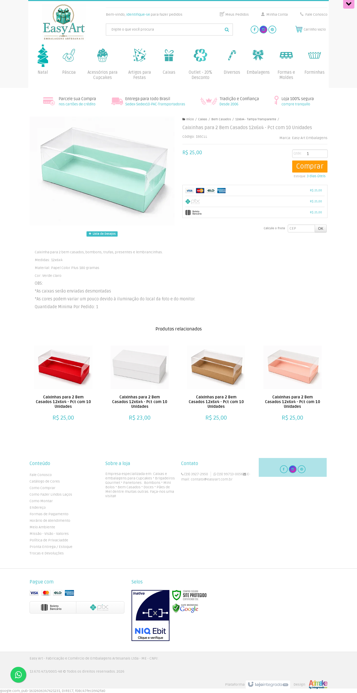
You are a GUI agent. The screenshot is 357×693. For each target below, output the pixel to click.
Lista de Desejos (104, 234)
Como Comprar (42, 488)
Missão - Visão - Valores (49, 533)
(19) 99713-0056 (229, 474)
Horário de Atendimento (50, 520)
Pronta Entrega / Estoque (51, 547)
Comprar (310, 166)
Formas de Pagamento (49, 514)
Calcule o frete (274, 228)
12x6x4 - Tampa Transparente (255, 119)
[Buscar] (227, 30)
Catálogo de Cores (45, 481)
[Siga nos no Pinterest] (272, 29)
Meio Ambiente (42, 527)
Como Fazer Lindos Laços (51, 494)
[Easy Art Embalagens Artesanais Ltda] (64, 22)
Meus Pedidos (237, 14)
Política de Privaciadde (49, 540)
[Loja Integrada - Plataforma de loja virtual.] (276, 684)
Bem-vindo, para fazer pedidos (144, 14)
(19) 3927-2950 (195, 474)
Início (190, 119)
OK (320, 228)
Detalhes (60, 415)
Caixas (202, 119)
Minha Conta (277, 14)
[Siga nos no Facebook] (254, 29)
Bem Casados (221, 119)
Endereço (38, 507)
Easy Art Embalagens (309, 138)
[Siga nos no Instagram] (263, 29)
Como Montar (41, 501)
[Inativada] (150, 615)
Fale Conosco (315, 14)
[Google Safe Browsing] (185, 608)
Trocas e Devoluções (47, 553)
